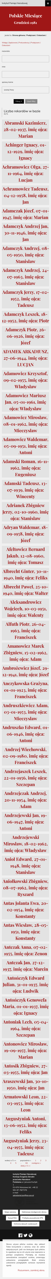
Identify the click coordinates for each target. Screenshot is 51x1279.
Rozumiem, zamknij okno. (31, 1270)
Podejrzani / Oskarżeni (36, 35)
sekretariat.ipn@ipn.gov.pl (23, 1195)
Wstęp (4, 42)
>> (25, 1166)
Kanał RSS (12, 1218)
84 (27, 1163)
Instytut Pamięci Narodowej (14, 3)
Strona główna (18, 35)
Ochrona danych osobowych (25, 1224)
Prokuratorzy (24, 42)
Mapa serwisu (10, 1212)
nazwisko (6, 51)
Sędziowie (13, 42)
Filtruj (18, 101)
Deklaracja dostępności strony (34, 1212)
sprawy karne (7, 82)
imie (3, 67)
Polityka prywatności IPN (32, 1218)
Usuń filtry (32, 101)
